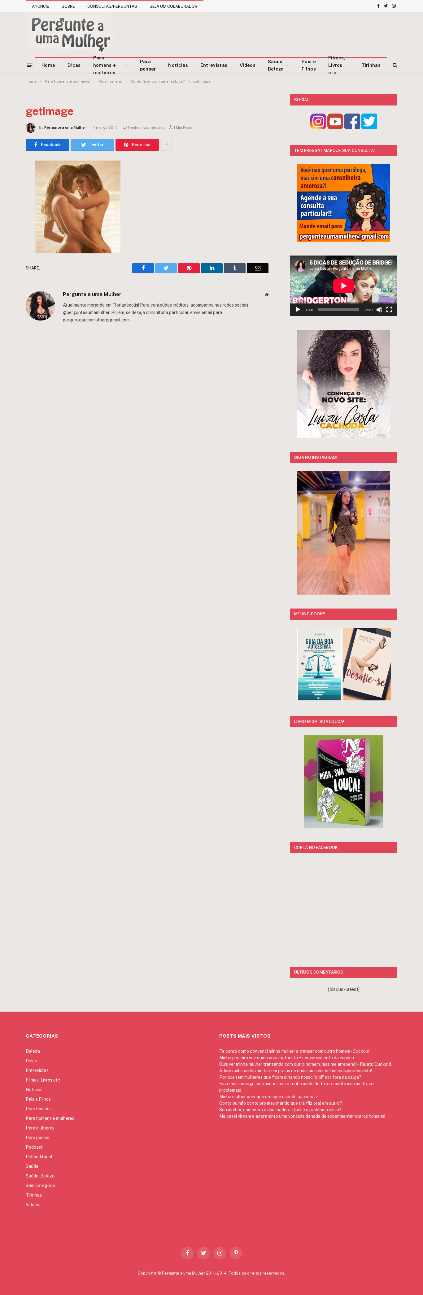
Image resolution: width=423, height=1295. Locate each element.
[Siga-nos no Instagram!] (318, 127)
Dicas (74, 65)
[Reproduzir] (298, 310)
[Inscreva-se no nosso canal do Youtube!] (335, 127)
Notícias (178, 65)
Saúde (32, 1166)
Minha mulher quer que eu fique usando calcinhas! (268, 1096)
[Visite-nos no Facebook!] (352, 127)
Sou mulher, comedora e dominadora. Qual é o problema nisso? (280, 1109)
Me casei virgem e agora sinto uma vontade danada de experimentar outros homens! (302, 1116)
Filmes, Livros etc (336, 65)
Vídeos (247, 65)
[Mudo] (379, 310)
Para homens (39, 1108)
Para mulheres (40, 1127)
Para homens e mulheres (104, 65)
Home (48, 65)
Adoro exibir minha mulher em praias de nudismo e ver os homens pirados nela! (295, 1070)
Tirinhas (371, 65)
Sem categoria (40, 1185)
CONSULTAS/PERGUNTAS (112, 6)
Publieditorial (39, 1156)
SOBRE (68, 6)
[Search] (394, 65)
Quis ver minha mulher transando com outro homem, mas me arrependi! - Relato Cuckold (305, 1064)
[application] (343, 286)
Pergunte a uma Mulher (65, 127)
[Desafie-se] (367, 698)
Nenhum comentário (146, 127)
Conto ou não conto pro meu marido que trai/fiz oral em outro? (280, 1103)
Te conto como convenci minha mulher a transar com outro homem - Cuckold (294, 1051)
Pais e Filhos (309, 65)
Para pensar (148, 65)
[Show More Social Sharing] (166, 145)
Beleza (33, 1051)
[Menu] (30, 64)
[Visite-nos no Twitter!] (369, 127)
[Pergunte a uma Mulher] (71, 34)
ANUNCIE (40, 6)
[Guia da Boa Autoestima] (319, 698)
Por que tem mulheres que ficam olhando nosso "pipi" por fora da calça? (290, 1077)
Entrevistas (213, 65)
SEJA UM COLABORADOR (173, 6)
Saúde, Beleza (276, 65)
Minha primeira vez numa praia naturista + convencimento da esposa (286, 1057)
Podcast (34, 1147)
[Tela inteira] (389, 310)
